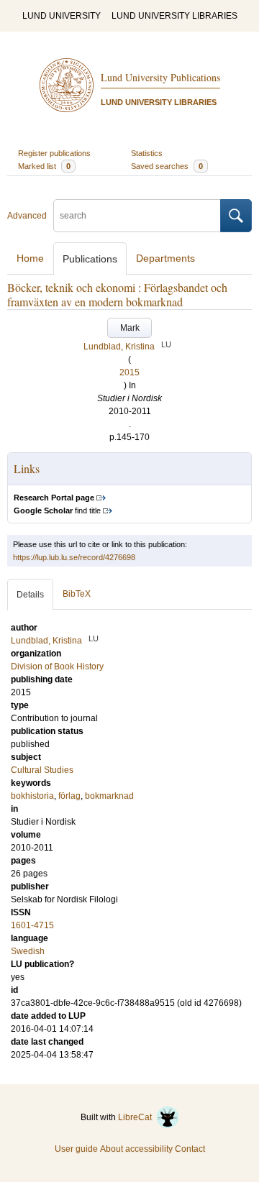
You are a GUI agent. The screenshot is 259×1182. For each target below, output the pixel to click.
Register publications (54, 153)
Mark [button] (130, 328)
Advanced (27, 216)
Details (30, 595)
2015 (129, 372)
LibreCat (137, 1117)
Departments (165, 258)
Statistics (147, 153)
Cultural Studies (42, 770)
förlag (69, 796)
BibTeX (77, 594)
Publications (90, 259)
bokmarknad (109, 796)
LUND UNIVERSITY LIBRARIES (174, 16)
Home (30, 258)
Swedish (28, 951)
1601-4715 (32, 925)
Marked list (44, 166)
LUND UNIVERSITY (61, 16)
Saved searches (167, 166)
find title (57, 510)
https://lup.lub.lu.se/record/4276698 (74, 557)
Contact (190, 1149)
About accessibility (136, 1149)
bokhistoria (32, 796)
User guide (76, 1149)
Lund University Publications (160, 77)
